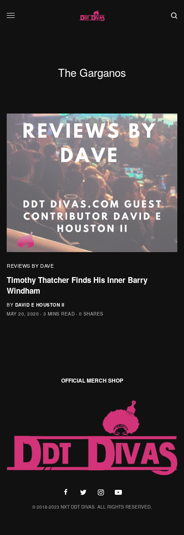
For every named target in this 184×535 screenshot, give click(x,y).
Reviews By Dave (30, 265)
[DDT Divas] (92, 15)
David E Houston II (40, 305)
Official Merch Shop (92, 380)
